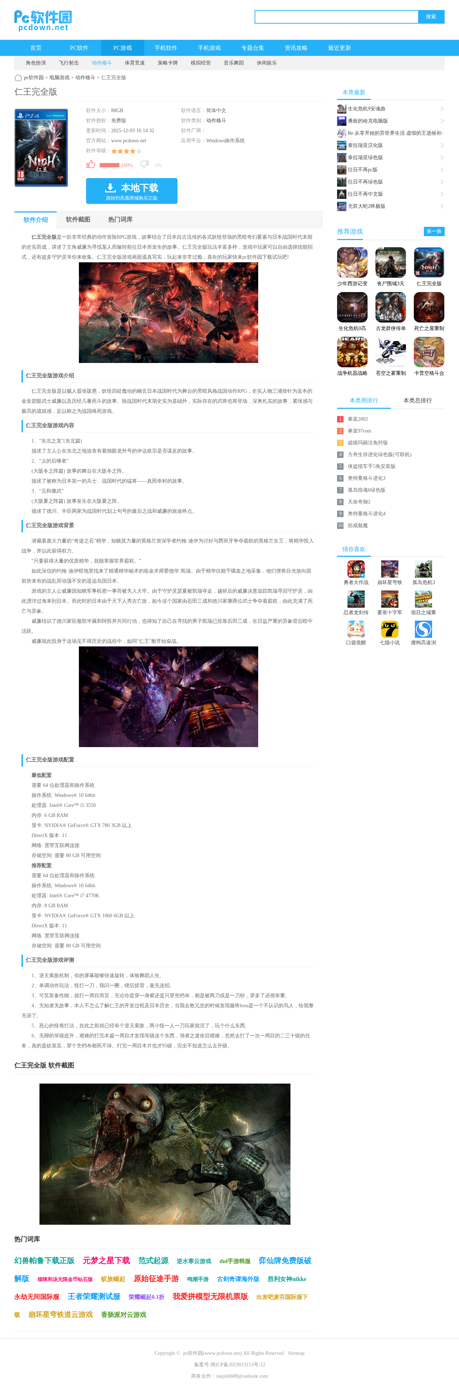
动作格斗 (102, 63)
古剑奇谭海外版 (238, 1279)
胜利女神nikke (287, 1279)
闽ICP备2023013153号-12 (237, 1364)
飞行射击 (69, 63)
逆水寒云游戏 (194, 1261)
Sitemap (296, 1353)
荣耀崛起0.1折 (147, 1297)
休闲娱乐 (267, 63)
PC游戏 (122, 48)
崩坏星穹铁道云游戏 (60, 1314)
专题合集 (252, 48)
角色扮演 (36, 63)
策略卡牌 (168, 63)
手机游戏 (209, 48)
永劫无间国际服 (37, 1296)
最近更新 (339, 48)
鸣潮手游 (198, 1279)
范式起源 (153, 1260)
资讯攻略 (296, 48)
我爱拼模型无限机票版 (210, 1296)
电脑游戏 (59, 77)
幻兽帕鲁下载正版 (44, 1260)
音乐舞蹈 (234, 63)
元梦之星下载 (106, 1260)
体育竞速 (135, 63)
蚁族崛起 (113, 1279)
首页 (36, 48)
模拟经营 (201, 63)
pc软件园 (34, 77)
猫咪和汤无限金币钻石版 (65, 1279)
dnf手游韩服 (235, 1261)
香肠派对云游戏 (123, 1314)
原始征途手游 (156, 1278)
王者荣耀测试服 (94, 1296)
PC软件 (79, 48)
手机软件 (166, 48)
